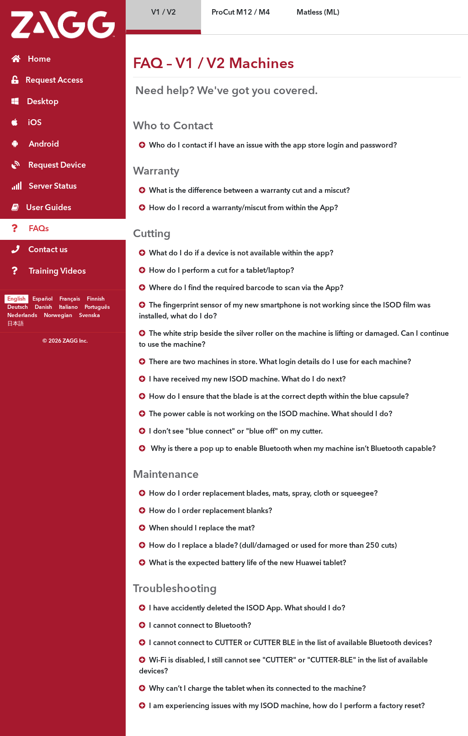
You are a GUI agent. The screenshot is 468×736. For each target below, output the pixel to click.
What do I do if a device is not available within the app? (239, 253)
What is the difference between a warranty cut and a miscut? (247, 191)
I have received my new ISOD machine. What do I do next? (245, 379)
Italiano (68, 307)
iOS (35, 123)
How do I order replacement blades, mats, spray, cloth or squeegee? (261, 494)
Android (44, 144)
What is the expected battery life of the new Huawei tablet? (245, 563)
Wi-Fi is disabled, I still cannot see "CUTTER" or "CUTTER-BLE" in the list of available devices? (283, 666)
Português (97, 307)
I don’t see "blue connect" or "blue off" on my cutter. (234, 431)
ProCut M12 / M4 (241, 12)
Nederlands (22, 315)
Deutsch (17, 307)
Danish (43, 307)
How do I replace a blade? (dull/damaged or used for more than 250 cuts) (271, 546)
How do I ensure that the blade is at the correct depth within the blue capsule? (277, 397)
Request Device (57, 165)
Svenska (89, 315)
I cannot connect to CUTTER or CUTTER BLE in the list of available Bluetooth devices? (288, 643)
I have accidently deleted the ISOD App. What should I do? (245, 608)
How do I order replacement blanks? (208, 511)
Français (69, 299)
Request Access (54, 81)
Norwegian (58, 315)
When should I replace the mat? (200, 528)
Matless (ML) (318, 12)
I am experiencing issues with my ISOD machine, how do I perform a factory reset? (285, 706)
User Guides (48, 208)
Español (42, 299)
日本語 (15, 323)
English (16, 299)
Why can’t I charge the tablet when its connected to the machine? (255, 689)
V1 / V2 (163, 12)
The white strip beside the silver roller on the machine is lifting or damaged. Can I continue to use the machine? (294, 339)
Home (39, 60)
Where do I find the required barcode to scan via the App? (244, 288)
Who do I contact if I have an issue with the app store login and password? (271, 145)
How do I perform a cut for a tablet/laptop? (219, 271)
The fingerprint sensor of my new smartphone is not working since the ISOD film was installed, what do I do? (285, 311)
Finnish (96, 299)
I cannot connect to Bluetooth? (198, 626)
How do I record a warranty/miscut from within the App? (241, 208)
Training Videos (57, 271)
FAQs (39, 229)
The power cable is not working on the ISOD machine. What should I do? (268, 414)
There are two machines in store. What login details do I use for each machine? (278, 362)
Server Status (53, 187)
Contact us (48, 250)
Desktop (42, 102)
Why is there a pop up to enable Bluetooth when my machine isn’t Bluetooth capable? (290, 449)
